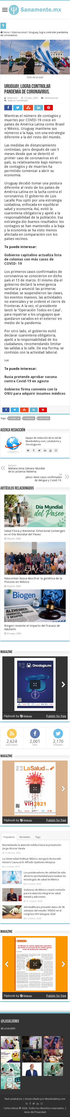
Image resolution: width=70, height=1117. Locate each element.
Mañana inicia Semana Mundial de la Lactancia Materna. (26, 468)
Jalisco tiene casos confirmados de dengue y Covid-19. (43, 477)
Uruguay (44, 418)
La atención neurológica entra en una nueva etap (33, 25)
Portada (29, 418)
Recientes (25, 837)
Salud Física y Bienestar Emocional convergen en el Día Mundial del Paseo (34, 532)
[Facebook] (30, 1103)
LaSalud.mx (16, 1098)
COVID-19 (14, 418)
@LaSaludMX (10, 1021)
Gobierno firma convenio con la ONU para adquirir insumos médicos (35, 391)
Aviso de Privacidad (35, 1112)
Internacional (19, 32)
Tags (37, 837)
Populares (9, 837)
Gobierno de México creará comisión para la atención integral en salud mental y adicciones (44, 893)
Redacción (12, 98)
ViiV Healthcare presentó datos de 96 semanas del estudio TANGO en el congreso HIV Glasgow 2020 (44, 910)
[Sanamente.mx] (35, 9)
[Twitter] (33, 1103)
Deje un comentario (18, 100)
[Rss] (26, 1103)
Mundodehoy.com (55, 1098)
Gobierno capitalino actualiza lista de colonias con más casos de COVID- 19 (32, 259)
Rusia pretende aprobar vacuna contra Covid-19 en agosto (30, 379)
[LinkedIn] (37, 1103)
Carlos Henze (11, 1108)
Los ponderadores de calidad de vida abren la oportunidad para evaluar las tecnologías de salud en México (45, 876)
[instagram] (41, 1103)
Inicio (6, 32)
